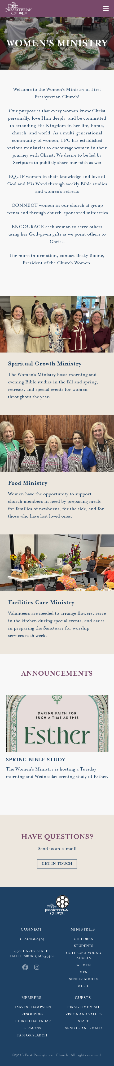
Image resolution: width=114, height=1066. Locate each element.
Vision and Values (83, 1014)
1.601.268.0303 (32, 939)
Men (84, 972)
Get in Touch (57, 864)
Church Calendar (32, 1021)
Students (83, 946)
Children (83, 939)
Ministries (83, 929)
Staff (83, 1021)
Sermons (32, 1028)
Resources (32, 1014)
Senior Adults (83, 979)
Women (83, 965)
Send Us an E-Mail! (83, 1028)
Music (83, 986)
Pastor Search (32, 1035)
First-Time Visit (83, 1007)
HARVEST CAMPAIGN (32, 1007)
